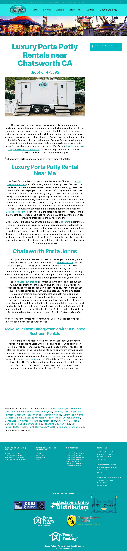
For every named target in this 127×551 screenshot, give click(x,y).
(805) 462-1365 (101, 460)
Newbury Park (60, 411)
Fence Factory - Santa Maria (75, 458)
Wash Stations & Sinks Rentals (14, 458)
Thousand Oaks (34, 414)
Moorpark (20, 414)
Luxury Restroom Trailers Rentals (15, 460)
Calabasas (28, 417)
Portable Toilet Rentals (12, 454)
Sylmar (76, 417)
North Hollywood (37, 427)
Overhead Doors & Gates (74, 466)
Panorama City (51, 424)
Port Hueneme (73, 408)
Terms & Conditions (66, 546)
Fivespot (68, 549)
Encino (23, 424)
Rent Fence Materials (72, 462)
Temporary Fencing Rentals (14, 456)
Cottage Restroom (15, 211)
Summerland (69, 414)
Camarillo (21, 411)
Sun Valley (21, 427)
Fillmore (9, 414)
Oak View (9, 411)
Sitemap (80, 546)
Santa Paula (33, 411)
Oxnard (51, 408)
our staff (65, 222)
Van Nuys (65, 424)
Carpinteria (75, 411)
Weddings (39, 460)
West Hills (52, 427)
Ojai (50, 411)
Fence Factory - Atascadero (75, 452)
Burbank (67, 417)
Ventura (61, 408)
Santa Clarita (12, 420)
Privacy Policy (49, 546)
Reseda (75, 420)
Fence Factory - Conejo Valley (75, 454)
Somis (44, 411)
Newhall (24, 420)
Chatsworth (63, 420)
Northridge (35, 420)
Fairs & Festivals (41, 456)
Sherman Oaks (76, 427)
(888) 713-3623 (109, 10)
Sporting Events (40, 458)
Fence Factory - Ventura (73, 460)
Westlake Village (52, 414)
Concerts (38, 454)
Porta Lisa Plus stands (25, 281)
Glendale (57, 417)
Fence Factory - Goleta (73, 456)
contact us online (29, 359)
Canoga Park (12, 424)
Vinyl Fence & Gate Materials (75, 464)
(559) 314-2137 (101, 473)
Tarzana (63, 427)
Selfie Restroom (65, 262)
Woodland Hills (43, 417)
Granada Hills (35, 424)
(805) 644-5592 (45, 72)
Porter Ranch (49, 420)
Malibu (18, 417)
